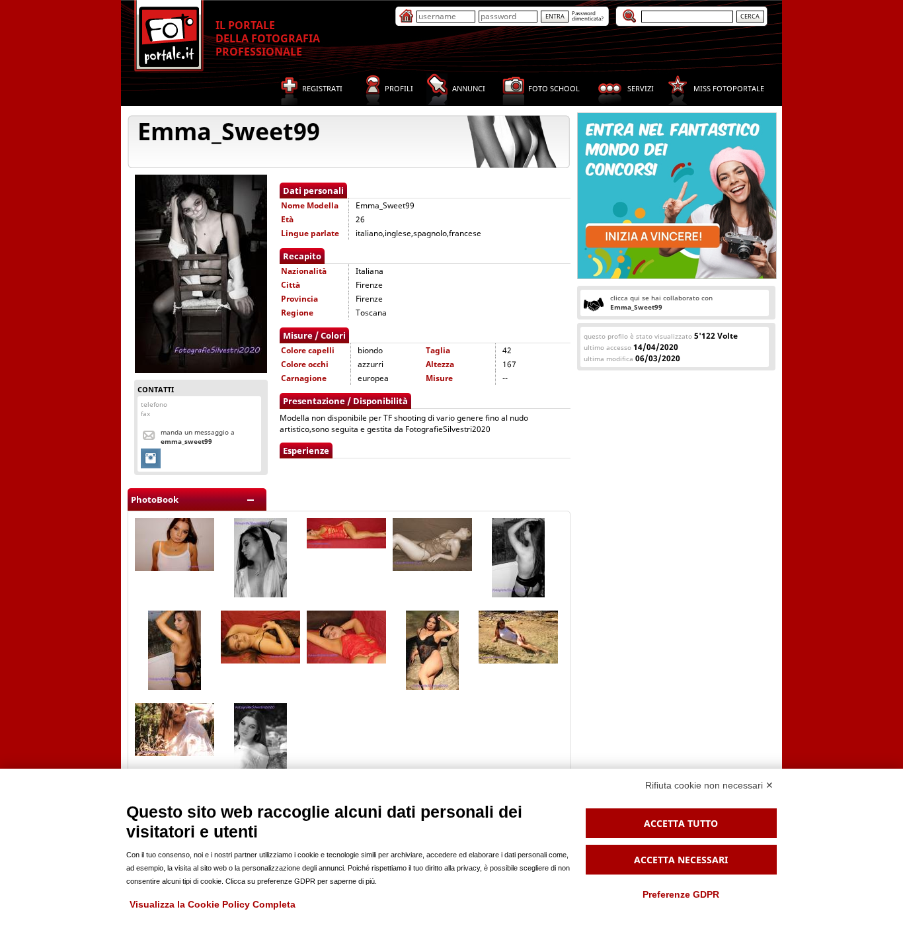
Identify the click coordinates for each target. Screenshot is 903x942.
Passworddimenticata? (588, 15)
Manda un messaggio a (198, 436)
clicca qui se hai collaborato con (661, 302)
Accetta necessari (681, 859)
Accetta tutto (681, 823)
